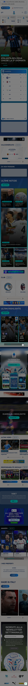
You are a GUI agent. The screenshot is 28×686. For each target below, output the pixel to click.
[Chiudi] (24, 338)
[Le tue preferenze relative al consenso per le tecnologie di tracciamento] (25, 683)
